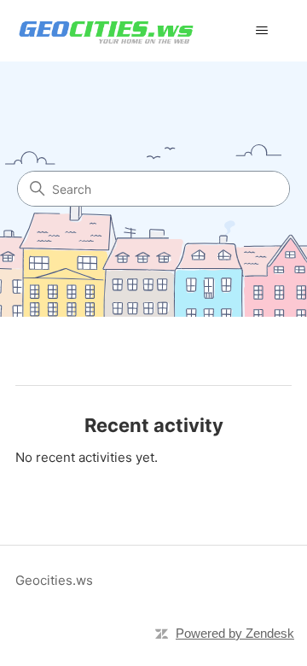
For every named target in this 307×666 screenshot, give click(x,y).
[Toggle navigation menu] (261, 30)
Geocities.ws (54, 580)
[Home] (106, 30)
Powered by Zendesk (235, 633)
